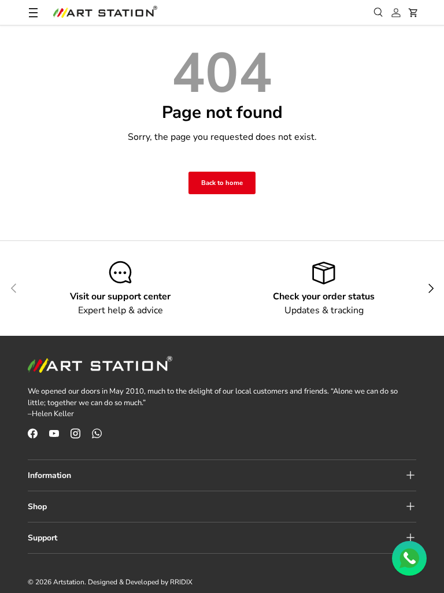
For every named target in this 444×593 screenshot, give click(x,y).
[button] (413, 12)
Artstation (68, 582)
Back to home (222, 183)
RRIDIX (181, 582)
